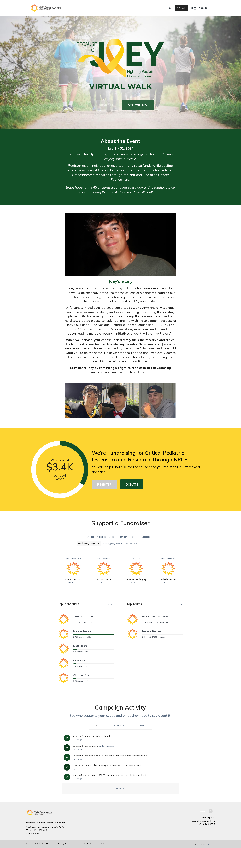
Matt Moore (80, 645)
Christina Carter (83, 675)
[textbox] (132, 543)
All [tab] (97, 725)
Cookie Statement (91, 844)
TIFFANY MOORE (83, 616)
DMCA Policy (105, 844)
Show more (120, 789)
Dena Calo (79, 660)
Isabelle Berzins (151, 631)
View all (111, 604)
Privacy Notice (64, 844)
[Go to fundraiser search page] (170, 8)
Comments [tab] (118, 725)
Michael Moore (82, 631)
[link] (46, 8)
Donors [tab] (141, 725)
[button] (106, 105)
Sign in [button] (203, 8)
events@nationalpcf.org (203, 821)
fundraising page (106, 746)
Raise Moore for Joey (155, 616)
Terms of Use (76, 844)
